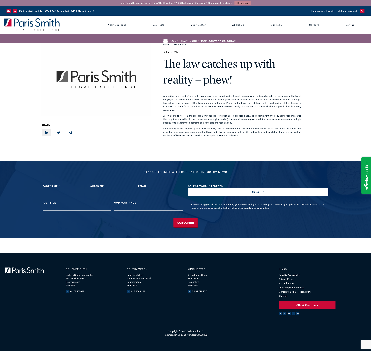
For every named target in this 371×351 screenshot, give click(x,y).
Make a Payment (347, 10)
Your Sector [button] (198, 24)
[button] (362, 11)
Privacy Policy (286, 279)
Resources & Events (322, 10)
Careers (314, 24)
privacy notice (261, 207)
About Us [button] (238, 24)
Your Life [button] (158, 24)
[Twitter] (58, 132)
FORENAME (51, 186)
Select (257, 191)
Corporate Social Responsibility (295, 291)
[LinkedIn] (46, 132)
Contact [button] (350, 24)
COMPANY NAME (125, 202)
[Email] (70, 132)
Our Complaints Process (291, 287)
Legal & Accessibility (289, 274)
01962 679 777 (199, 291)
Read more (242, 2)
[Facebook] (280, 313)
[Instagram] (293, 313)
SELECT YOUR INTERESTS (225, 188)
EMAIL (143, 186)
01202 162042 (77, 291)
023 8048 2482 (139, 291)
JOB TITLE (49, 202)
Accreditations (286, 283)
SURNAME (98, 186)
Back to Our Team (175, 44)
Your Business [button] (117, 24)
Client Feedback (307, 305)
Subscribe (185, 222)
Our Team (276, 24)
